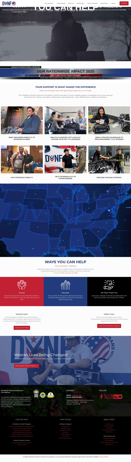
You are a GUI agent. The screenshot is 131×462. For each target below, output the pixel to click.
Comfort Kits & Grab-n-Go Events (22, 432)
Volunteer (65, 432)
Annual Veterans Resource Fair (22, 442)
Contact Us (109, 432)
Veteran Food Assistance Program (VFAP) (21, 426)
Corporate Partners (65, 430)
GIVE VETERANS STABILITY (22, 177)
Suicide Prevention (109, 438)
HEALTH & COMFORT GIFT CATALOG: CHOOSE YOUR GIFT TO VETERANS (65, 138)
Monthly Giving (65, 428)
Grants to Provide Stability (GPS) (21, 428)
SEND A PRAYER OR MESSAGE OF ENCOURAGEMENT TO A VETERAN (109, 138)
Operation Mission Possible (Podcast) (22, 436)
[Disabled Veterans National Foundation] (9, 3)
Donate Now (65, 426)
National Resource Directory (109, 442)
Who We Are (109, 424)
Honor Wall (65, 436)
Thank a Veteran (65, 434)
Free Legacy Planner (65, 438)
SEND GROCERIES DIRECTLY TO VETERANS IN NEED (22, 138)
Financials (109, 428)
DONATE (124, 3)
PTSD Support (109, 440)
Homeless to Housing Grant (21, 430)
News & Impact (109, 426)
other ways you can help (69, 273)
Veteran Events (21, 444)
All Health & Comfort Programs (22, 424)
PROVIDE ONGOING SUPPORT (109, 177)
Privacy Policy (103, 457)
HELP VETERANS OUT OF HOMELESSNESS (65, 177)
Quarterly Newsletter (109, 430)
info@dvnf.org (76, 395)
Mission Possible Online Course (21, 434)
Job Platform (109, 444)
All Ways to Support (65, 424)
